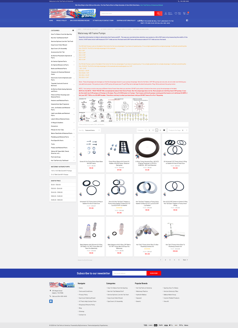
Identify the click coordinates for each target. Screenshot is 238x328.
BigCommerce (82, 325)
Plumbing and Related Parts (60, 137)
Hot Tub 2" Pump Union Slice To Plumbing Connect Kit (175, 245)
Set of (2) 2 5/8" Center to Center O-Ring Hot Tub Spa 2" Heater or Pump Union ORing (175, 203)
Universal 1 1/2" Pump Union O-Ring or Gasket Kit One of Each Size (91, 202)
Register (170, 14)
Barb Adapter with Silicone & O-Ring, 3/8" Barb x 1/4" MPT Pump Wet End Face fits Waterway (91, 246)
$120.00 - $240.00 (56, 188)
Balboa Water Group (170, 294)
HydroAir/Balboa (141, 294)
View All (166, 301)
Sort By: (81, 130)
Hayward (138, 298)
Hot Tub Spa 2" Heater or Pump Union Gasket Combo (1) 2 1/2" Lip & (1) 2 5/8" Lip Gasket (147, 203)
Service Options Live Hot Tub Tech (62, 41)
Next (184, 260)
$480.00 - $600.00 (57, 200)
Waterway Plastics (142, 291)
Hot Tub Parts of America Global (151, 5)
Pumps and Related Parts (59, 147)
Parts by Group (56, 157)
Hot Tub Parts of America (144, 288)
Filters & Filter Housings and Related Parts (60, 96)
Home (51, 20)
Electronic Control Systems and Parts (61, 79)
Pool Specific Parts (57, 140)
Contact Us (82, 315)
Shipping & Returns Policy (126, 20)
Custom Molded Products (171, 298)
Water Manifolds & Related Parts (61, 133)
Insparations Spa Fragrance (60, 104)
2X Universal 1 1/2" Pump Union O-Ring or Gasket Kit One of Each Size (175, 162)
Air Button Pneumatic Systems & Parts (61, 57)
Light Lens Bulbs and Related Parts (60, 114)
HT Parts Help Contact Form (103, 20)
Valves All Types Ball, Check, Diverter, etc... (60, 152)
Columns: (141, 130)
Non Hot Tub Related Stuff (59, 38)
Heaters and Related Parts (60, 100)
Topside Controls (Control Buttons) (59, 84)
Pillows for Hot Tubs (57, 130)
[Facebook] (187, 20)
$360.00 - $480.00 (56, 196)
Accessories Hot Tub (57, 52)
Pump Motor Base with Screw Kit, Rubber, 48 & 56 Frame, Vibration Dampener (119, 163)
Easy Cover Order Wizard (59, 45)
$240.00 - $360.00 (56, 192)
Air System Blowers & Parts (60, 65)
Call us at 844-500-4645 (59, 296)
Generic (138, 301)
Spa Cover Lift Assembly (59, 48)
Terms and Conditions (85, 291)
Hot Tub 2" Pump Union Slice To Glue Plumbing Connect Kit (147, 245)
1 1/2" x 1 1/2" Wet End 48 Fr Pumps (61, 170)
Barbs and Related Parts (59, 68)
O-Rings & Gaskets (57, 122)
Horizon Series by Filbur (171, 291)
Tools (53, 144)
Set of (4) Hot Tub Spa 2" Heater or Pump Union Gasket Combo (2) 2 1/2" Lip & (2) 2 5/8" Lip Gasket (119, 203)
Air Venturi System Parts (59, 61)
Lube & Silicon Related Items (60, 119)
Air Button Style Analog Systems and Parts (61, 90)
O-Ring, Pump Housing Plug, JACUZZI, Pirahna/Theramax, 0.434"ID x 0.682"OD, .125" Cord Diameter (147, 163)
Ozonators (54, 126)
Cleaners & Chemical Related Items (60, 73)
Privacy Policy (61, 20)
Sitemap (81, 311)
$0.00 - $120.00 (56, 184)
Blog (80, 308)
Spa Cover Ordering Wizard (80, 20)
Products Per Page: (175, 130)
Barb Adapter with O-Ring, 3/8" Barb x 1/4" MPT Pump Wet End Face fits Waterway (119, 246)
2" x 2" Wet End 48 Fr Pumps (59, 174)
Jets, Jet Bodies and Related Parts (60, 109)
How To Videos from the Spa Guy (61, 34)
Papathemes (104, 325)
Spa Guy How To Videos (171, 288)
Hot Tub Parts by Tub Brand (59, 160)
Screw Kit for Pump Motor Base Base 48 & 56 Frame (91, 162)
